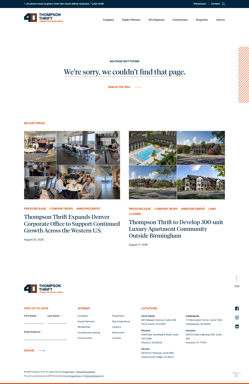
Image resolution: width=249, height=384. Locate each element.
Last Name (54, 316)
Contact (215, 4)
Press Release (35, 208)
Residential (84, 327)
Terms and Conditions (85, 372)
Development (156, 19)
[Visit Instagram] (237, 317)
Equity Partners (131, 19)
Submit (29, 350)
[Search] (223, 4)
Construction (180, 19)
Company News (61, 208)
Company (108, 19)
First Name (31, 316)
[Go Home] (43, 17)
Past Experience (121, 321)
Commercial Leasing (89, 333)
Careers (220, 19)
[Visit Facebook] (237, 308)
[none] (72, 186)
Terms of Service (92, 376)
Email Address (33, 332)
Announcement (88, 208)
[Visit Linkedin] (237, 326)
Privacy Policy (68, 372)
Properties (202, 19)
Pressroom (200, 4)
